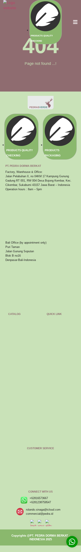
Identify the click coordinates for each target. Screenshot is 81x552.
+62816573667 (39, 498)
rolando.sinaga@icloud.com (43, 509)
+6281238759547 (40, 502)
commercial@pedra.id (39, 513)
